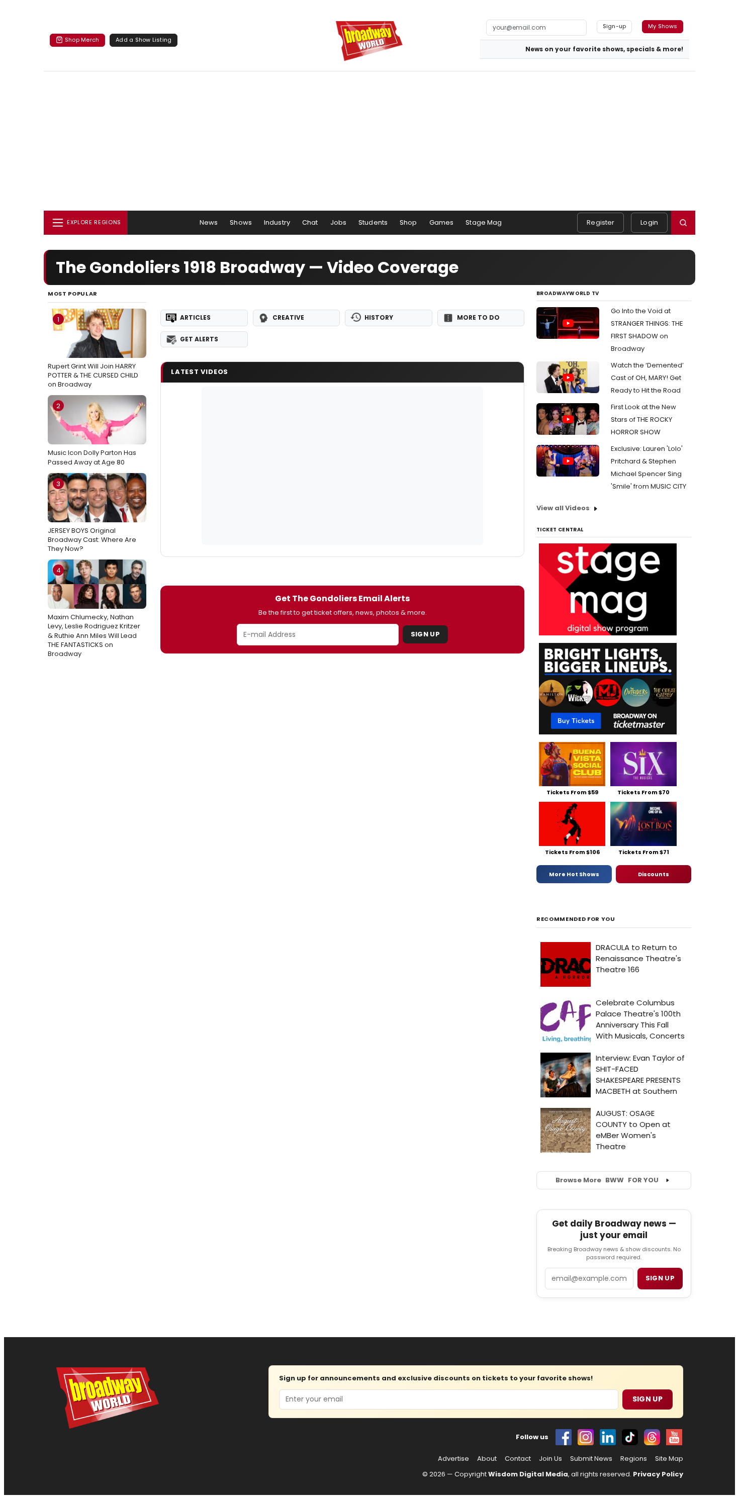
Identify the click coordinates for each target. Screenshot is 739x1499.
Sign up (660, 1278)
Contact (518, 1458)
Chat (310, 222)
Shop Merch (82, 40)
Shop (408, 222)
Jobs (338, 222)
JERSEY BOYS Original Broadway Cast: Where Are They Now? (92, 516)
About (487, 1458)
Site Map (669, 1458)
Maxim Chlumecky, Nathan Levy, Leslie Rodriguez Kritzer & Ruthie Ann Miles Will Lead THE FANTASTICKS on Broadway (94, 612)
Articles (195, 317)
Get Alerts (199, 339)
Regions (633, 1458)
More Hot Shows (574, 874)
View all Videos (563, 508)
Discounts (653, 874)
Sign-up (614, 26)
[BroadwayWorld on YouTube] (674, 1437)
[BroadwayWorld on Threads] (652, 1437)
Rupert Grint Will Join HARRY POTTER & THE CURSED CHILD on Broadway (93, 352)
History (378, 317)
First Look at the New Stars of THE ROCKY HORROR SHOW (643, 419)
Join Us (550, 1458)
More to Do (478, 317)
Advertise (453, 1458)
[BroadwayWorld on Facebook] (564, 1437)
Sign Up (425, 634)
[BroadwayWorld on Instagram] (586, 1437)
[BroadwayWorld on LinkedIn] (608, 1437)
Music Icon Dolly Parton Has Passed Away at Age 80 (92, 433)
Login (649, 222)
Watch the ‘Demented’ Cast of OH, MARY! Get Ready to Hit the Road (647, 377)
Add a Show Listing (143, 40)
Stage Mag (484, 222)
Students (373, 222)
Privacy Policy (658, 1474)
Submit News (591, 1458)
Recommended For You (575, 919)
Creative (288, 317)
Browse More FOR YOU (607, 1180)
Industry (277, 222)
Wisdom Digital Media (528, 1474)
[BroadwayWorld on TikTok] (630, 1437)
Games (441, 222)
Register (600, 222)
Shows (241, 222)
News (209, 222)
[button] (683, 223)
